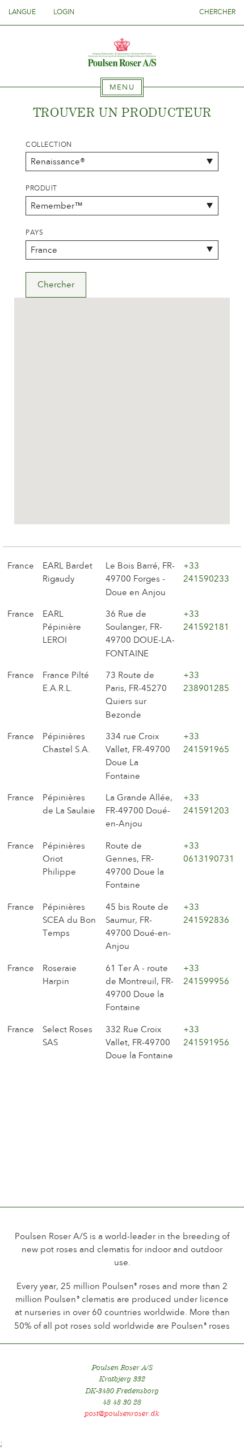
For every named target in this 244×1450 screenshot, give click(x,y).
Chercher (217, 12)
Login (63, 12)
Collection (49, 145)
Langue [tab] (23, 12)
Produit (41, 188)
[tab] (122, 87)
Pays (34, 232)
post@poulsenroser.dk (122, 1413)
